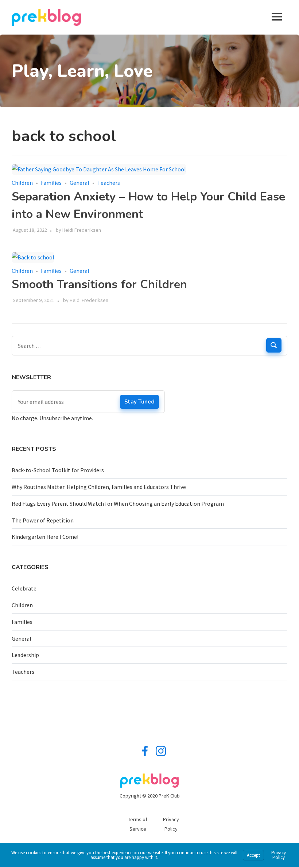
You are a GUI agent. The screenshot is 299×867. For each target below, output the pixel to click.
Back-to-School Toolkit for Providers (58, 470)
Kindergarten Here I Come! (45, 536)
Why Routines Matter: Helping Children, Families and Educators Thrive (99, 486)
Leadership (25, 655)
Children (22, 182)
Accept (253, 855)
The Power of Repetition (43, 520)
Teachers (108, 182)
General (79, 182)
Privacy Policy (278, 855)
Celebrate (24, 588)
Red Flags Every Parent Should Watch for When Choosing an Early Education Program (118, 503)
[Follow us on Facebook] (145, 754)
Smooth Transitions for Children (99, 284)
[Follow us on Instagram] (161, 754)
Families (51, 182)
